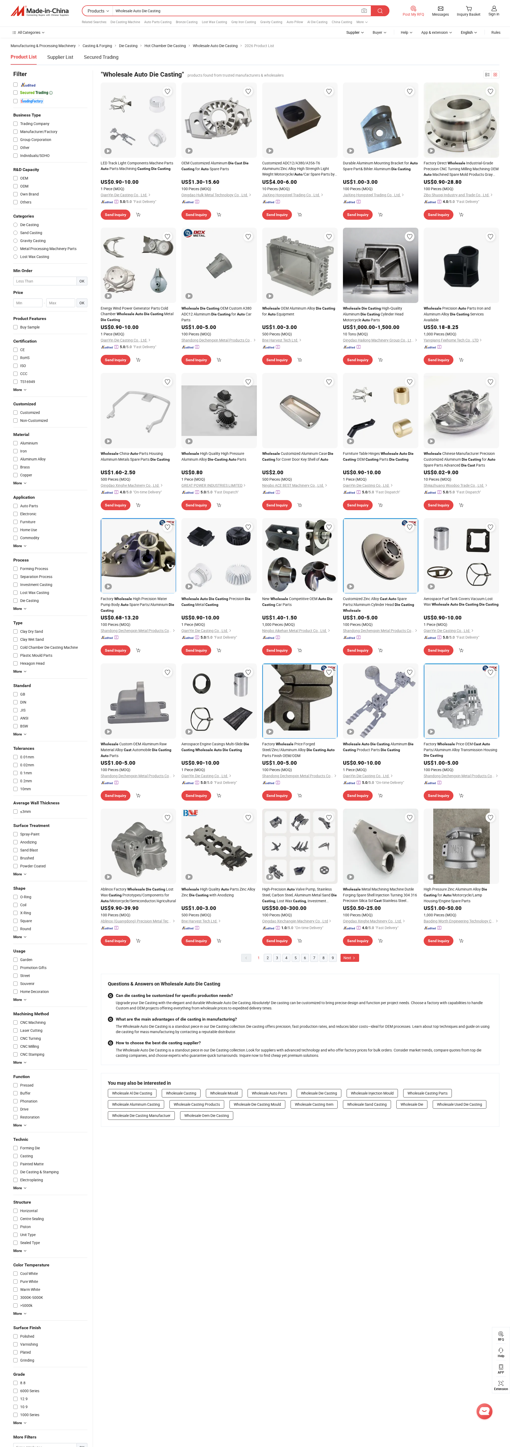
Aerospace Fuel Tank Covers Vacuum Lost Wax (461, 601)
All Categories (29, 32)
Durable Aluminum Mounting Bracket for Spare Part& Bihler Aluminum (380, 165)
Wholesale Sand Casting (367, 1104)
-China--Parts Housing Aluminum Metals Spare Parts (135, 456)
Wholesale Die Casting (319, 1093)
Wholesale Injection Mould (372, 1093)
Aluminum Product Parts (378, 746)
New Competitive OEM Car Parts (297, 601)
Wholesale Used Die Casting (459, 1104)
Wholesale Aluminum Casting (136, 1104)
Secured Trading (101, 57)
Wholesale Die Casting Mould (257, 1104)
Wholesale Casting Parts (427, 1093)
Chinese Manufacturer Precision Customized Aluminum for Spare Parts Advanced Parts (459, 459)
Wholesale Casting (181, 1093)
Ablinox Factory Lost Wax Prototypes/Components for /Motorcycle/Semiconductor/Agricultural (138, 895)
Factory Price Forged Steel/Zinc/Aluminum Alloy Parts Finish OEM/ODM (298, 749)
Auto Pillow (295, 22)
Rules (495, 32)
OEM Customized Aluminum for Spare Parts (215, 165)
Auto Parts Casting (158, 22)
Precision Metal (215, 601)
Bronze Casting (187, 22)
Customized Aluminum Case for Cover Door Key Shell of (297, 456)
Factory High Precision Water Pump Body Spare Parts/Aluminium (137, 604)
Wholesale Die (412, 1104)
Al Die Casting (317, 22)
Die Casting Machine (125, 22)
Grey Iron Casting (243, 22)
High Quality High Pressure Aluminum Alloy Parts (213, 456)
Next (347, 957)
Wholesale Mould (224, 1093)
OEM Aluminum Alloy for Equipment (298, 311)
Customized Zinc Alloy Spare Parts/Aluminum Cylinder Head (378, 604)
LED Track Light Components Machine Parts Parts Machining (137, 165)
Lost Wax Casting (214, 22)
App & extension (434, 32)
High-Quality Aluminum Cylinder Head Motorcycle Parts (373, 314)
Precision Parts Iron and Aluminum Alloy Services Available (457, 314)
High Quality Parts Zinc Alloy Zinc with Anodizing (218, 892)
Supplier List (60, 57)
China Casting (342, 22)
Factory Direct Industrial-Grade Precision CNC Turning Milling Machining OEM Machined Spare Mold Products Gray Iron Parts (461, 168)
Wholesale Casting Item (314, 1104)
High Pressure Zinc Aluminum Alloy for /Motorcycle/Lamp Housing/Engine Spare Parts (455, 895)
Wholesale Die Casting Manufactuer (141, 1115)
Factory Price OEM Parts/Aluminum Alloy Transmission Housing (460, 749)
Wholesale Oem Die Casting (206, 1115)
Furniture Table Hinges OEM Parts (378, 456)
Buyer (377, 32)
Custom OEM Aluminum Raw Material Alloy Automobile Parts (136, 749)
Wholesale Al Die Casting (132, 1093)
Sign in (493, 13)
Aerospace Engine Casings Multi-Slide (215, 746)
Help (404, 32)
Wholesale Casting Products (197, 1104)
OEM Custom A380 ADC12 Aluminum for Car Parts (216, 314)
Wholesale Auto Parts (269, 1093)
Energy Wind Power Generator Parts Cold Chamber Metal (137, 314)
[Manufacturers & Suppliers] (40, 10)
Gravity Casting (271, 22)
